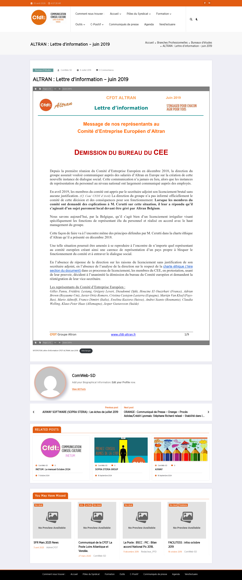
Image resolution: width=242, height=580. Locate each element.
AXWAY (159, 469)
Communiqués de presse (124, 24)
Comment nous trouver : (89, 13)
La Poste (88, 505)
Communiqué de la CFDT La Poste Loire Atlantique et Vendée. (95, 546)
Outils (78, 24)
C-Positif (96, 24)
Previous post (111, 407)
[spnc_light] (197, 19)
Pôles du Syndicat (137, 13)
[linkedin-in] (209, 3)
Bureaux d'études (43, 70)
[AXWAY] (180, 450)
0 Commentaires (106, 70)
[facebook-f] (205, 3)
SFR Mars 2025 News (46, 542)
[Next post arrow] (208, 412)
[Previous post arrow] (34, 412)
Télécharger (86, 351)
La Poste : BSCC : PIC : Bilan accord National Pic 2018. (140, 544)
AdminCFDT (52, 547)
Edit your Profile (121, 382)
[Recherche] (191, 19)
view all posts (79, 389)
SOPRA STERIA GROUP (106, 469)
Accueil (114, 13)
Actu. (82, 505)
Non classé (38, 505)
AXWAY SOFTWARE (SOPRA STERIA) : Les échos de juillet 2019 (80, 412)
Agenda (149, 24)
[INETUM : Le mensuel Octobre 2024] (61, 450)
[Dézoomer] (55, 89)
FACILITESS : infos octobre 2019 (184, 544)
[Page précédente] (35, 89)
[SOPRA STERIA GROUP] (121, 450)
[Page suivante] (40, 89)
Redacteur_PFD (149, 552)
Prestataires (183, 505)
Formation (162, 13)
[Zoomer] (60, 89)
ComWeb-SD (66, 70)
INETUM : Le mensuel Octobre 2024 (53, 469)
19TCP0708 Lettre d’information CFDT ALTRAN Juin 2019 (55, 351)
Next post (129, 407)
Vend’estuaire (167, 24)
